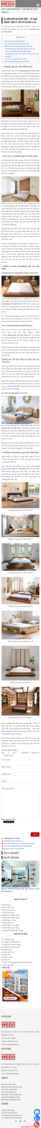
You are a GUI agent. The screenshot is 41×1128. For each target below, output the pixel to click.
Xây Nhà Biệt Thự (8, 952)
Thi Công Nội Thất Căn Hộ (11, 947)
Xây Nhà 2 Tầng (7, 957)
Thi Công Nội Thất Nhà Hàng (12, 1118)
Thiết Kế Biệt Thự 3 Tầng (10, 928)
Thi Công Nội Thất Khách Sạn (12, 1115)
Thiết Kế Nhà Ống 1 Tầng (10, 915)
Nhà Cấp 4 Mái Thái (8, 1084)
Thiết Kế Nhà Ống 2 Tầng (10, 918)
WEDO (3, 9)
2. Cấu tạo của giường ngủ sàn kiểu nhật (16, 44)
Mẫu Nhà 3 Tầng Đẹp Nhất (11, 1100)
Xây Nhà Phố (6, 955)
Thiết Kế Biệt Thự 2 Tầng (10, 925)
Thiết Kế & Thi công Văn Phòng (12, 930)
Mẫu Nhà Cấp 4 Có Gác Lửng (12, 1087)
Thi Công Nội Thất (8, 939)
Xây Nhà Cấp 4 (7, 950)
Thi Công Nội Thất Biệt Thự (11, 942)
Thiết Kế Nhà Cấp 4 (8, 910)
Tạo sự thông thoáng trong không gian (18, 51)
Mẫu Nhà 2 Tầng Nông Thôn (11, 1095)
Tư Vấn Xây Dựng (7, 965)
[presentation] (19, 895)
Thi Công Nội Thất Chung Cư (12, 945)
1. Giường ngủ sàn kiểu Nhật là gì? (14, 41)
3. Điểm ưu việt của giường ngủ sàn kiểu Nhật (17, 46)
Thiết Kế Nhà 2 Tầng (9, 920)
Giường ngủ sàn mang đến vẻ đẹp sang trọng (20, 49)
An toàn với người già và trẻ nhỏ (16, 59)
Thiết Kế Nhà (6, 905)
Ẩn (23, 37)
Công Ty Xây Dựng (8, 1110)
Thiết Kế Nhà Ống (8, 913)
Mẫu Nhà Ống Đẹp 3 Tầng (11, 1097)
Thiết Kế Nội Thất (8, 907)
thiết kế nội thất (19, 301)
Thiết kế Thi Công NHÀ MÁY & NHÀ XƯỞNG (17, 962)
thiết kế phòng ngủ (8, 734)
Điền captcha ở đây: (9, 820)
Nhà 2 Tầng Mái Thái (9, 1092)
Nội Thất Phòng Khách (9, 1113)
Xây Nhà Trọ (6, 960)
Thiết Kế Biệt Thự (8, 923)
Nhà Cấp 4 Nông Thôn (9, 1089)
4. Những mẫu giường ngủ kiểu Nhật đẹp (16, 61)
